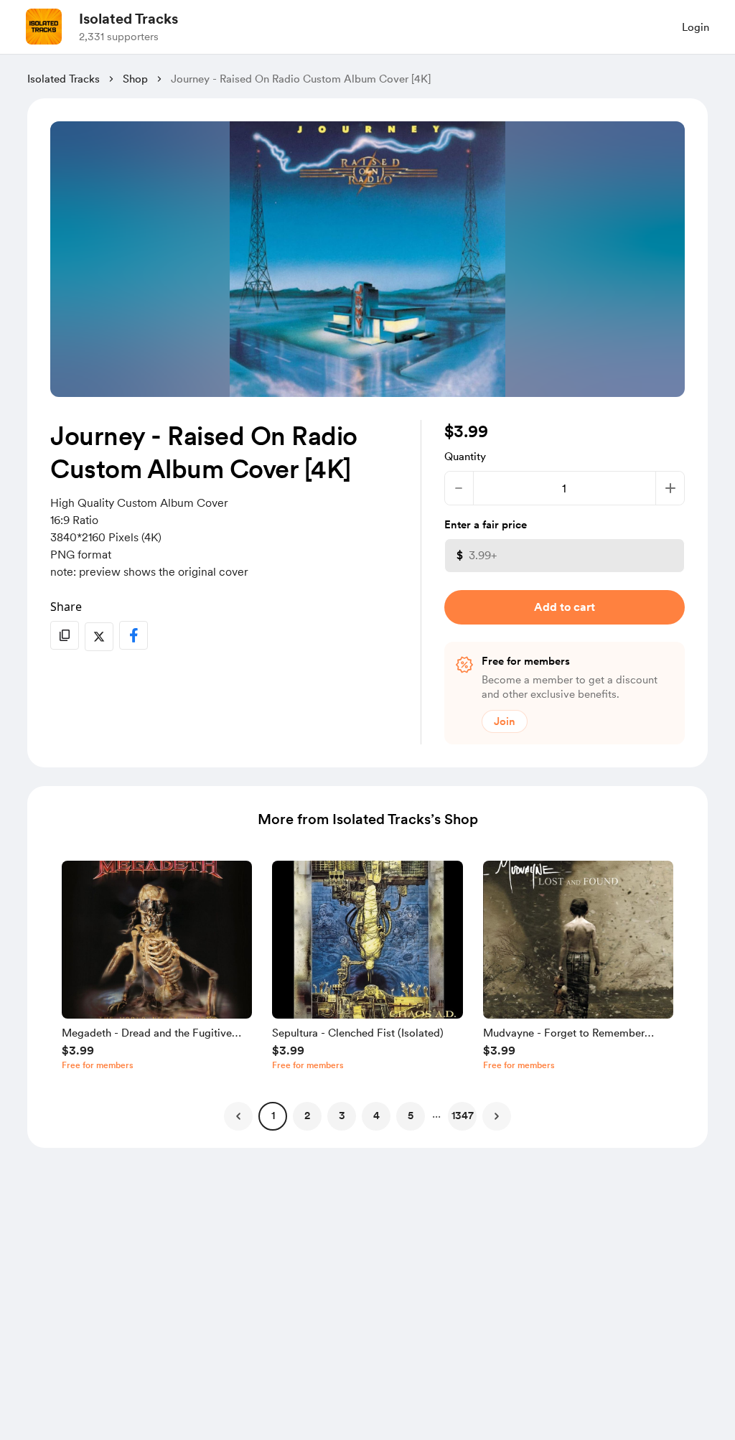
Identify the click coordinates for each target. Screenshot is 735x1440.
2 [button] (307, 1115)
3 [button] (342, 1115)
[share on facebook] (133, 635)
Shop (135, 79)
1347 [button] (462, 1115)
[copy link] (64, 635)
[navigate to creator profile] (44, 27)
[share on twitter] (99, 636)
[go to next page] (496, 1116)
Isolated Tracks (128, 18)
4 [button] (376, 1115)
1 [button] (273, 1115)
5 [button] (410, 1115)
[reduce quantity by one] (459, 488)
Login (695, 27)
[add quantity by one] (670, 488)
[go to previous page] (238, 1116)
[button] (157, 969)
